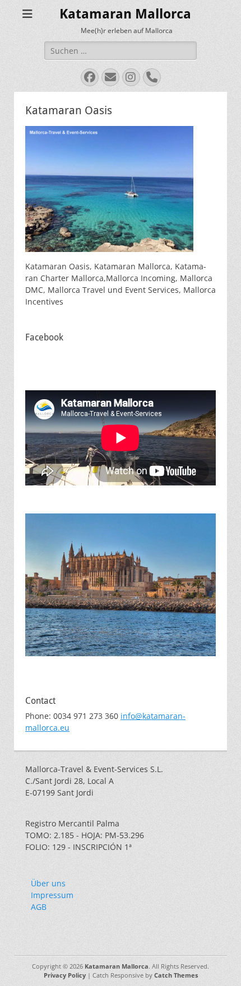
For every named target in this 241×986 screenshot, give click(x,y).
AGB (39, 906)
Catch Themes (176, 975)
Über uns (48, 883)
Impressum (52, 895)
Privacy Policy (65, 975)
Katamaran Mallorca (125, 14)
